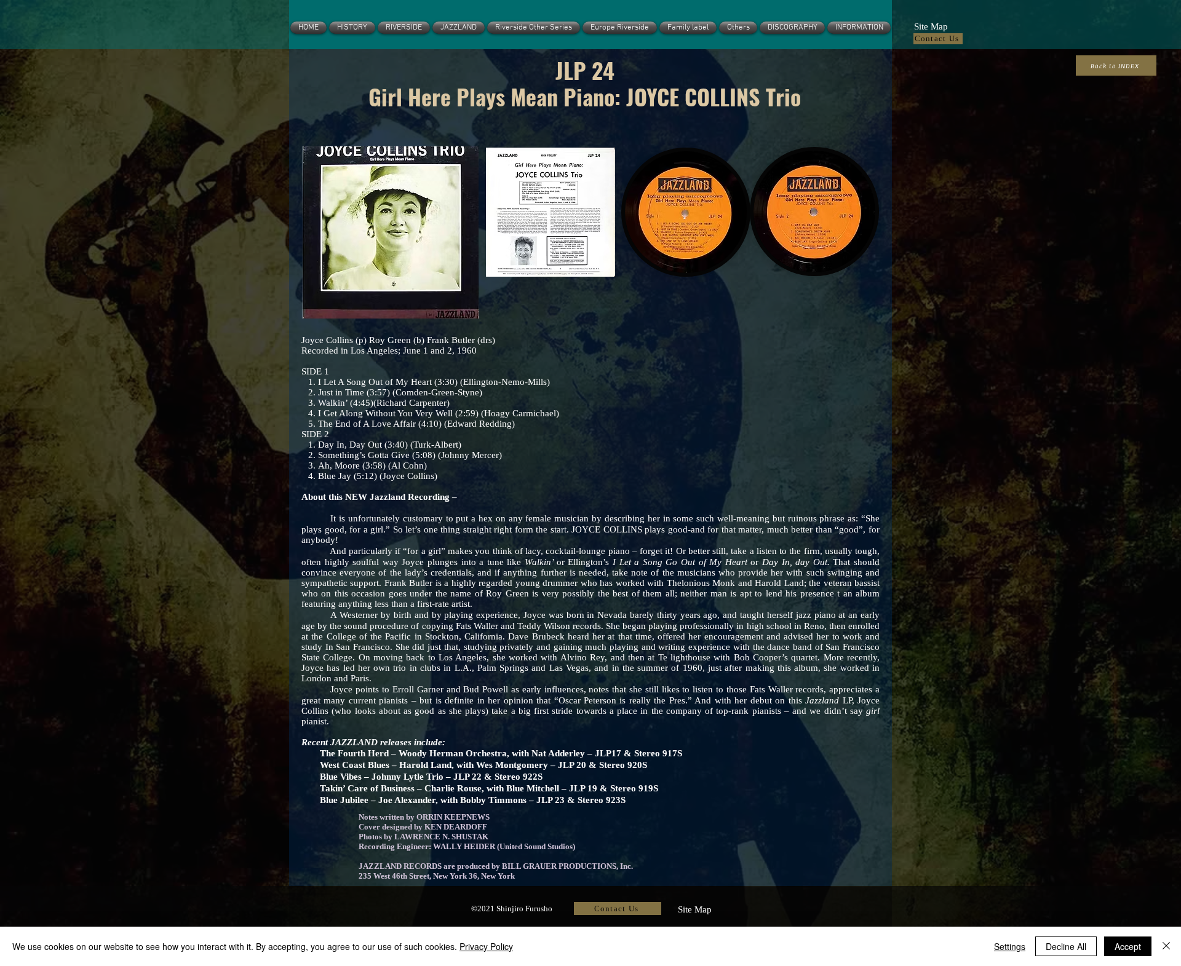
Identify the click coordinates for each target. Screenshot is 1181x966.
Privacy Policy (486, 946)
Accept (1128, 946)
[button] (930, 25)
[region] (390, 231)
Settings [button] (1009, 946)
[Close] (1166, 946)
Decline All (1066, 946)
